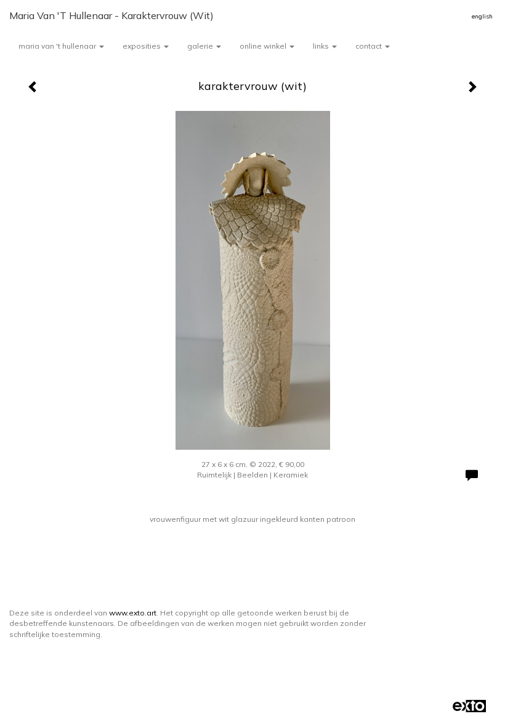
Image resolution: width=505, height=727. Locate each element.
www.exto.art (132, 612)
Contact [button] (369, 46)
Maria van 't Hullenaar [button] (58, 46)
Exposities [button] (143, 46)
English (482, 16)
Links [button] (322, 46)
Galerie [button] (201, 46)
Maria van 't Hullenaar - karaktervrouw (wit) (111, 15)
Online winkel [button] (264, 46)
